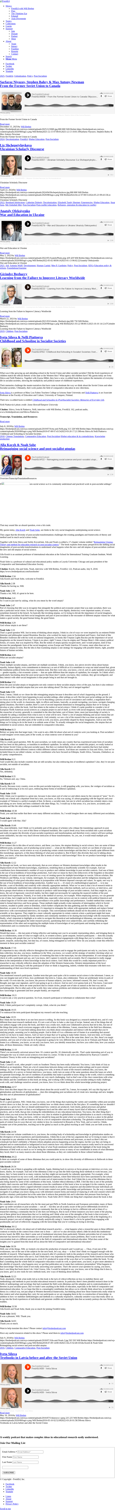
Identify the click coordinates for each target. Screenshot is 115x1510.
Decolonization (12, 139)
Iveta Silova (5, 392)
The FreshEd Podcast (7, 115)
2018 (2, 436)
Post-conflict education (46, 205)
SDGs (91, 265)
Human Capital (43, 265)
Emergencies (87, 202)
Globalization (20, 76)
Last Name (7, 1462)
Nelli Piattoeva (91, 392)
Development (30, 265)
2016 (2, 1348)
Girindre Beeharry (42, 276)
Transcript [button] (13, 478)
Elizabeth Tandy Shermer (69, 202)
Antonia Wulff (16, 265)
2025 (2, 76)
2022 (2, 202)
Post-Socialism (40, 76)
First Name (7, 1457)
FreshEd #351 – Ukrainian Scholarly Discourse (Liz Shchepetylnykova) (38, 178)
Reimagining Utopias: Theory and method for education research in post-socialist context (56, 543)
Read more (5, 124)
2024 (2, 139)
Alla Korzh (20, 530)
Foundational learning (16, 268)
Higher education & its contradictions (77, 436)
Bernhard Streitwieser (15, 202)
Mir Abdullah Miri (13, 205)
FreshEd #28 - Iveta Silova (24, 1411)
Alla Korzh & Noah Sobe (37, 446)
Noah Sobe (35, 530)
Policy (30, 76)
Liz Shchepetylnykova (22, 147)
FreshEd (9, 76)
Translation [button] (22, 478)
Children (9, 331)
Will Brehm (26, 126)
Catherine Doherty (34, 202)
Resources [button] (32, 478)
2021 (2, 265)
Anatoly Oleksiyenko (22, 213)
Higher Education (36, 139)
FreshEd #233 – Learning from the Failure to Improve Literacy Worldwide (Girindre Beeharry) (45, 307)
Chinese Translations (15, 436)
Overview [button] (4, 478)
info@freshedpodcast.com (54, 1328)
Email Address (9, 1452)
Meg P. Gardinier (58, 265)
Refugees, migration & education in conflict (77, 205)
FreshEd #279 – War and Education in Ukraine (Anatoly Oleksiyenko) (37, 244)
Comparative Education (35, 436)
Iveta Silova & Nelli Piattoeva (33, 339)
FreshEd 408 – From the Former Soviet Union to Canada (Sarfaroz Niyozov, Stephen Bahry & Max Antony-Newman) (52, 115)
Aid (7, 265)
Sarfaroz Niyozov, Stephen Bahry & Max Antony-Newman (42, 84)
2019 (2, 331)
